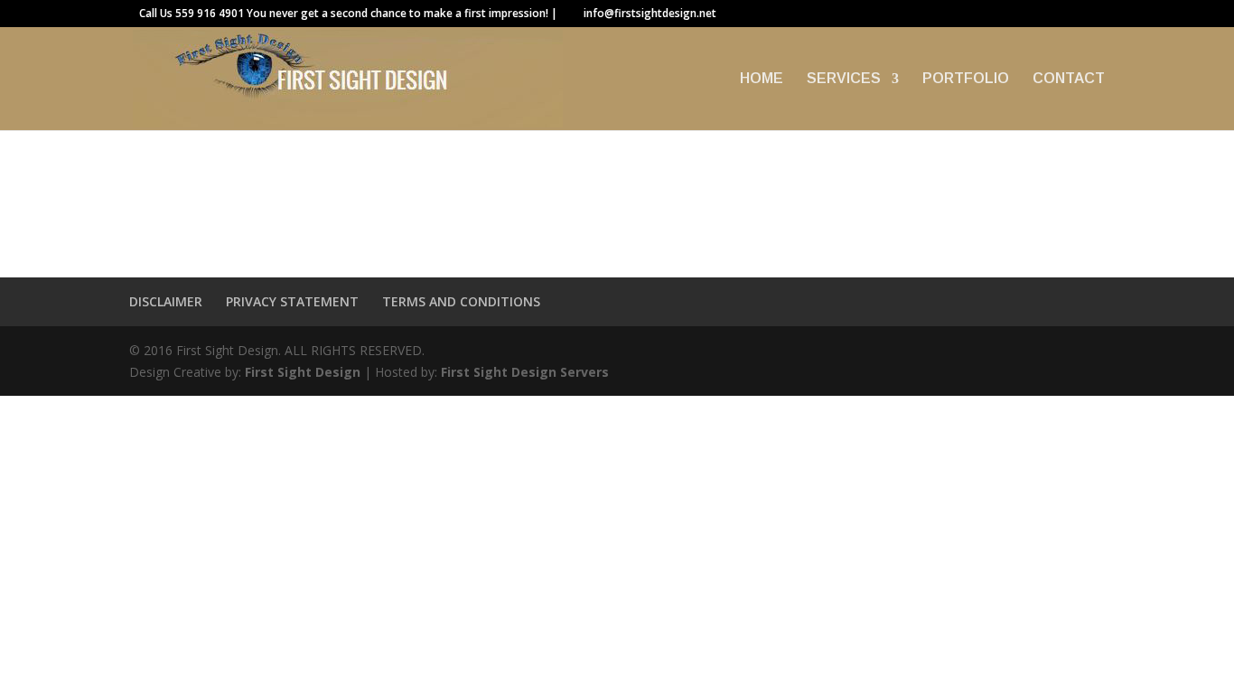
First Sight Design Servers (525, 371)
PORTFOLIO (965, 79)
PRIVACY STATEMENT (292, 301)
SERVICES (844, 79)
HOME (761, 79)
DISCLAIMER (165, 301)
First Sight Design (302, 371)
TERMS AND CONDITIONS (461, 301)
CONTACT (1069, 79)
